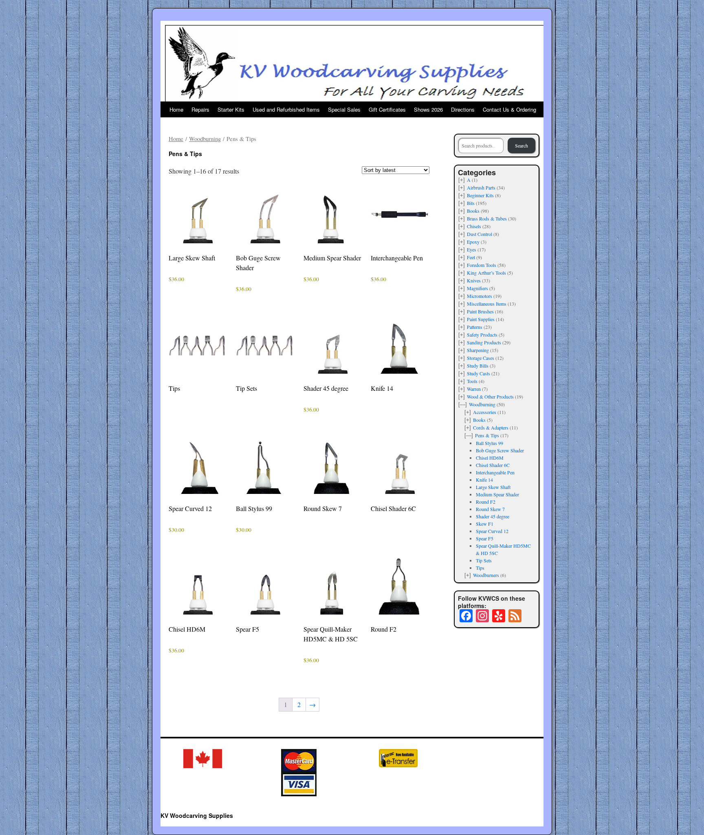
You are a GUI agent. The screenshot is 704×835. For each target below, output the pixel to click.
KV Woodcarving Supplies (197, 815)
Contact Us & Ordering (509, 109)
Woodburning (205, 138)
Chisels (474, 226)
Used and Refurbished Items (286, 109)
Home (176, 109)
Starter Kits (231, 109)
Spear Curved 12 (492, 531)
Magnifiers (477, 288)
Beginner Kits (480, 195)
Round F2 (485, 501)
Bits (471, 203)
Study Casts (478, 373)
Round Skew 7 (490, 509)
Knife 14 (484, 479)
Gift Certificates (387, 109)
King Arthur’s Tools (486, 272)
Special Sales (344, 109)
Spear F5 (484, 538)
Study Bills (477, 365)
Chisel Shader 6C (493, 465)
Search (521, 145)
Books (473, 210)
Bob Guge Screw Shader (500, 450)
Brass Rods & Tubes (487, 218)
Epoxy (473, 241)
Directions (463, 109)
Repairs (200, 109)
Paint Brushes (480, 311)
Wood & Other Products (490, 396)
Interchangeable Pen (495, 472)
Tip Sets (484, 560)
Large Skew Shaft (493, 487)
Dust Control (479, 234)
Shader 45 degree (492, 516)
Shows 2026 (428, 109)
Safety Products (482, 334)
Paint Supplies (481, 319)
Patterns (474, 327)
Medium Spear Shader (497, 494)
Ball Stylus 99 (489, 443)
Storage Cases (480, 358)
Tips (480, 567)
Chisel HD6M (490, 457)
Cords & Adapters (490, 427)
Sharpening (478, 350)
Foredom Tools (481, 265)
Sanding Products (484, 342)
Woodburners (486, 575)
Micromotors (479, 296)
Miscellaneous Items (486, 303)
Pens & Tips (487, 435)
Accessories (484, 412)
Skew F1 (484, 523)
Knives (474, 280)
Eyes (471, 249)
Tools (472, 381)
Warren (474, 389)
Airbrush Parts (481, 187)
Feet (471, 257)
